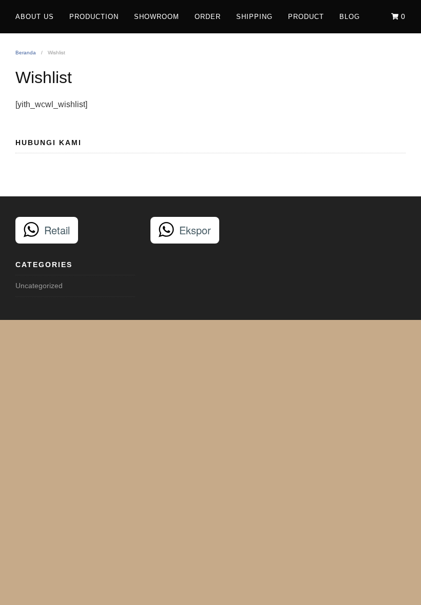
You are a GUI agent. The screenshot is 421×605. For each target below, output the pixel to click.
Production (94, 17)
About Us (34, 17)
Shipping (254, 17)
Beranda (25, 52)
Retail (57, 230)
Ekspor (195, 230)
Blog (349, 17)
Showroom (156, 17)
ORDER (208, 17)
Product (306, 17)
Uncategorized (39, 285)
